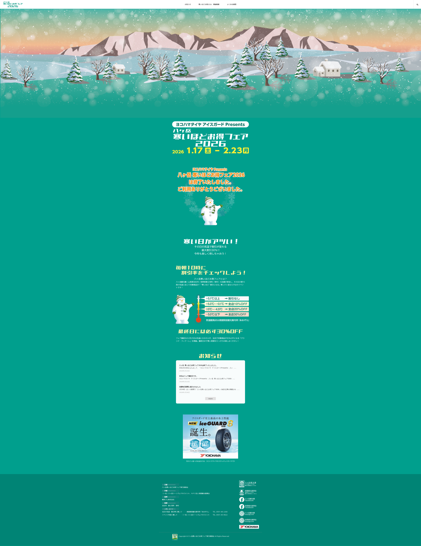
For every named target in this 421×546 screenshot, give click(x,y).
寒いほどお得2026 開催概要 (209, 4)
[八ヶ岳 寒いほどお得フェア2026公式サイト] (12, 4)
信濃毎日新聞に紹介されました (190, 387)
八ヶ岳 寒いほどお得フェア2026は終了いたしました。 (198, 365)
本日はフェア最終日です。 (188, 376)
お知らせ (188, 4)
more (210, 398)
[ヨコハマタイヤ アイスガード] (210, 436)
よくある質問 (231, 4)
